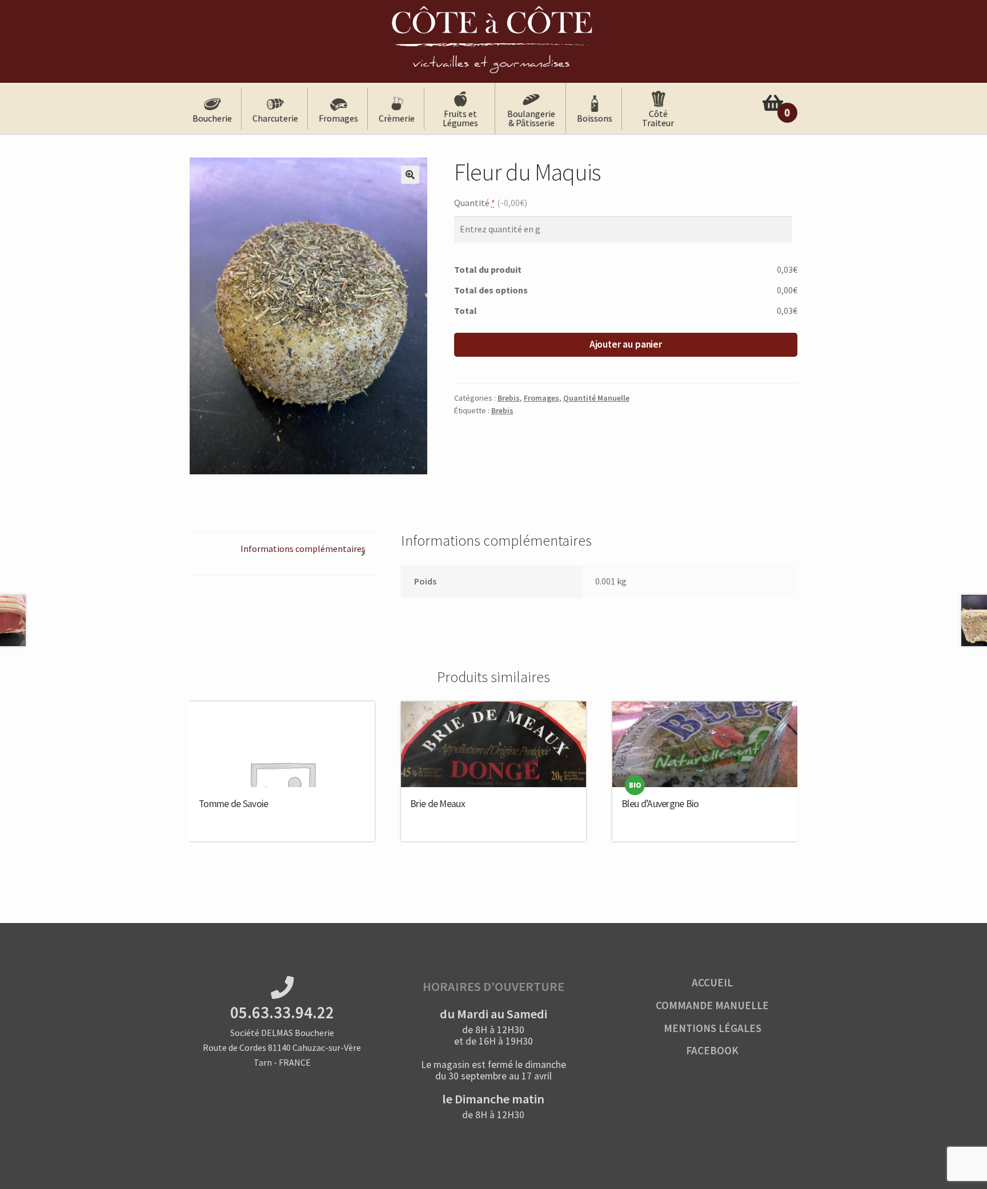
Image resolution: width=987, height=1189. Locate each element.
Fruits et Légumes (460, 118)
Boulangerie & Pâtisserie (531, 118)
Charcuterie (275, 118)
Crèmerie (397, 118)
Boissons (594, 118)
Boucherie (212, 118)
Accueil (712, 982)
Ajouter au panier (625, 344)
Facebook (712, 1050)
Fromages (338, 118)
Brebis (508, 398)
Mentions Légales (712, 1028)
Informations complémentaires (303, 548)
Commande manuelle (712, 1005)
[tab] (282, 554)
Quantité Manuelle (596, 398)
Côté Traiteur (658, 118)
